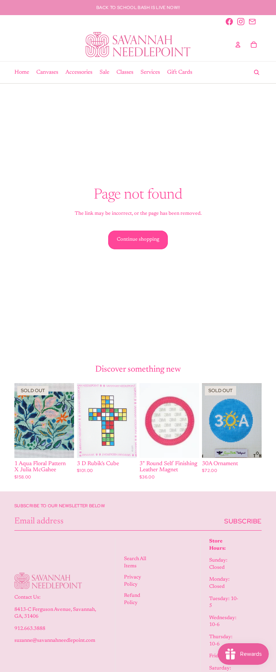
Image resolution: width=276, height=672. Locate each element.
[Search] (256, 72)
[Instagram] (240, 21)
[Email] (252, 21)
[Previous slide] (147, 420)
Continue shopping (138, 239)
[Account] (238, 45)
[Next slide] (191, 420)
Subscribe (243, 521)
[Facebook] (229, 21)
